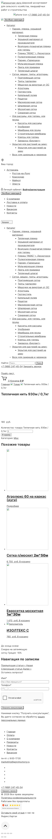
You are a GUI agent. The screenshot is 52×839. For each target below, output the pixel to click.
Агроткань (23, 88)
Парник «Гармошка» (29, 60)
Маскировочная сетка (30, 102)
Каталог (11, 25)
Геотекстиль (24, 91)
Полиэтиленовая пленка (31, 56)
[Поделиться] (5, 833)
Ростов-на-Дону (21, 173)
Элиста (16, 183)
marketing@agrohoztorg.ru (15, 761)
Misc (16, 438)
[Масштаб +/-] (11, 833)
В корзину (6, 435)
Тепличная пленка (27, 35)
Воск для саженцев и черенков (29, 154)
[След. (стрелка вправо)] (5, 836)
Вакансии (12, 209)
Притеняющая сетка (29, 77)
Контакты (12, 212)
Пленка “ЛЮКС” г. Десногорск (34, 53)
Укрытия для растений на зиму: (29, 144)
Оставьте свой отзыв (13, 812)
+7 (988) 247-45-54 (39, 14)
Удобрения (24, 126)
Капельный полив (27, 95)
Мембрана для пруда (29, 130)
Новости (11, 205)
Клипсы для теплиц (28, 137)
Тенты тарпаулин (27, 81)
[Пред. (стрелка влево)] (2, 836)
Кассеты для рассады (30, 123)
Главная (11, 731)
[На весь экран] (8, 833)
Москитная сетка (27, 109)
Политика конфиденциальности (18, 797)
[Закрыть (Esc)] (2, 833)
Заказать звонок (32, 366)
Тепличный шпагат (28, 70)
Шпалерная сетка (27, 105)
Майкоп (16, 180)
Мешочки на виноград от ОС (33, 84)
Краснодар (18, 176)
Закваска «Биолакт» (29, 140)
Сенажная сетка (27, 112)
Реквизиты (12, 742)
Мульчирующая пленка (30, 63)
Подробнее (13, 506)
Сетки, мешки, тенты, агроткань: (30, 74)
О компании (13, 198)
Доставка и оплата (17, 202)
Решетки (22, 98)
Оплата (10, 735)
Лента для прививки (29, 67)
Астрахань (12, 169)
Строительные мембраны (32, 133)
